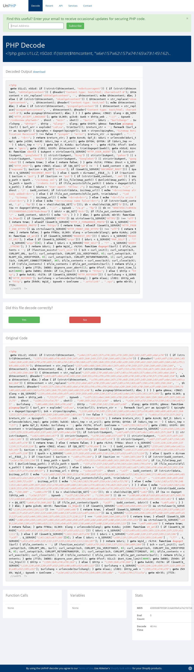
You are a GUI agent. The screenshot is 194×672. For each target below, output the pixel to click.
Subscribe (75, 26)
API (61, 5)
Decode (35, 5)
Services (72, 5)
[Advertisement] (171, 122)
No (85, 320)
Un (9, 5)
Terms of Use (85, 668)
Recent (49, 5)
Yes (24, 320)
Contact (87, 5)
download (39, 72)
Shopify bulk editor (121, 668)
